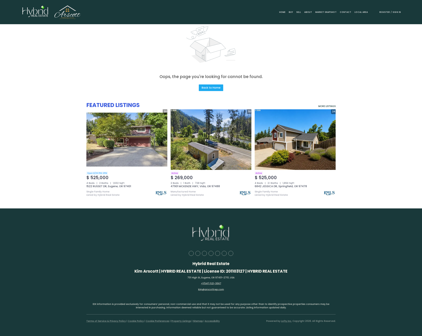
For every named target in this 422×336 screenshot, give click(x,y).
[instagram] (217, 253)
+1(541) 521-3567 (211, 283)
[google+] (230, 253)
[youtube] (224, 253)
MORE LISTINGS (327, 106)
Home (282, 12)
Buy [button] (291, 12)
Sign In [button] (397, 12)
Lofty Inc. (286, 321)
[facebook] (191, 253)
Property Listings (181, 321)
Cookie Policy (136, 321)
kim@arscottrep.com (211, 289)
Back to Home (211, 88)
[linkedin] (197, 253)
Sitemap (198, 321)
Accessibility (212, 321)
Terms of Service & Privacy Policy (106, 321)
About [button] (308, 12)
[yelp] (211, 253)
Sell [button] (298, 12)
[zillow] (204, 253)
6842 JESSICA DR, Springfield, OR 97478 (281, 186)
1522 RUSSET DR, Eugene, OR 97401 (108, 186)
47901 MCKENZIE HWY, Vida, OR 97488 (195, 186)
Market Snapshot (326, 12)
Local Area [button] (361, 12)
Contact (345, 12)
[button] (35, 12)
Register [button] (384, 12)
